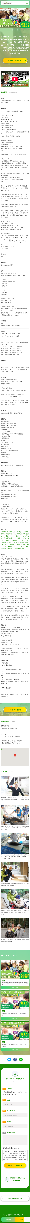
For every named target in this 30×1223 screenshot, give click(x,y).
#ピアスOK (21, 546)
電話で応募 (8, 1219)
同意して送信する (15, 1165)
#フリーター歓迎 (14, 542)
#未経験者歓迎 (24, 542)
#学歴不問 (9, 534)
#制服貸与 (19, 538)
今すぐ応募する (15, 60)
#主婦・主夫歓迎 (24, 540)
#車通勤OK (7, 536)
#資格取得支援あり (9, 538)
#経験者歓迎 (4, 532)
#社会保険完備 (17, 534)
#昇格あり (10, 548)
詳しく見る (15, 987)
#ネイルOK (5, 544)
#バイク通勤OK (16, 536)
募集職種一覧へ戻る (15, 1198)
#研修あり (13, 544)
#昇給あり (12, 532)
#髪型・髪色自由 (19, 548)
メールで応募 (23, 1219)
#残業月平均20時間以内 (11, 540)
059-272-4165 (16, 1180)
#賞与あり (19, 532)
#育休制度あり (12, 546)
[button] (28, 18)
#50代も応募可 (21, 544)
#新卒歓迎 (5, 542)
